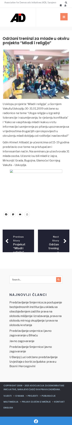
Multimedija (10, 401)
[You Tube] (65, 5)
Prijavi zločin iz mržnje (36, 401)
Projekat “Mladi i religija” (19, 244)
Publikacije (49, 395)
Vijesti (7, 395)
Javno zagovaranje (21, 341)
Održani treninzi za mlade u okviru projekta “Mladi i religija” (36, 41)
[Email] (20, 215)
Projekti (33, 395)
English (8, 407)
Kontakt (59, 401)
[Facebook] (61, 5)
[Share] (27, 215)
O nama (19, 395)
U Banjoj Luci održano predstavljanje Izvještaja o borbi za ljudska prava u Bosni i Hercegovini (33, 362)
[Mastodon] (13, 215)
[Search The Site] (67, 2)
